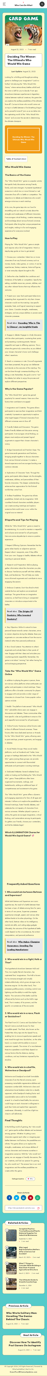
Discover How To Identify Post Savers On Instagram (25, 1344)
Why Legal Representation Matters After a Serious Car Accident (29, 1250)
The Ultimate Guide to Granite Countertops (28, 1281)
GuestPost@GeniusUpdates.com (23, 1372)
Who (31, 1179)
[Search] (42, 4)
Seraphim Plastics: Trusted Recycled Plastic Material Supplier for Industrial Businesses (29, 1232)
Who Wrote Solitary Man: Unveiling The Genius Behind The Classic (21, 1316)
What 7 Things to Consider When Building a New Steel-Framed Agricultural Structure (30, 1266)
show (24, 159)
